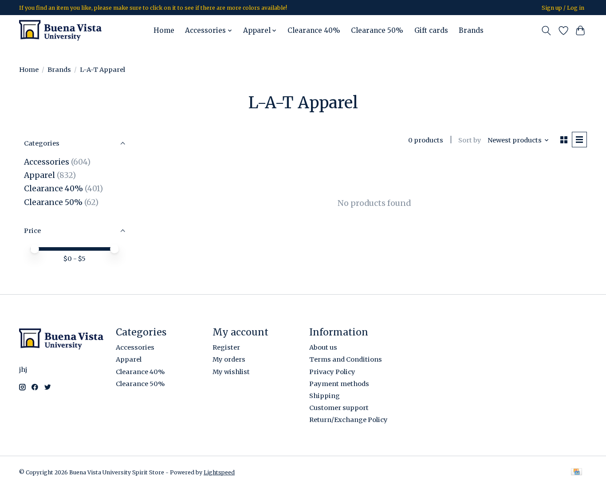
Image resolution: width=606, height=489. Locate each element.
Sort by (469, 140)
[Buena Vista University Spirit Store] (60, 30)
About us (323, 347)
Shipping (324, 396)
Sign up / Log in (563, 7)
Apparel (39, 175)
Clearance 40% (313, 30)
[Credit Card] (576, 472)
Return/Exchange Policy (348, 420)
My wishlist (231, 372)
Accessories (46, 162)
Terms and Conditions (345, 359)
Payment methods (339, 384)
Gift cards (431, 30)
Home (163, 30)
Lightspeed (219, 472)
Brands (471, 30)
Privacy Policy (332, 372)
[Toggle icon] (546, 31)
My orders (228, 359)
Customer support (339, 408)
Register (226, 347)
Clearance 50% (377, 30)
